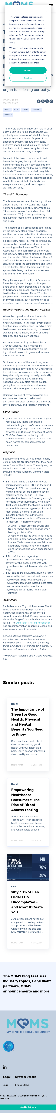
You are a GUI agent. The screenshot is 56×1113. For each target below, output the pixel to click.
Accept (28, 70)
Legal (5, 1085)
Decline (28, 78)
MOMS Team (10, 99)
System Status (22, 1085)
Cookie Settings (28, 1107)
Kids (16, 109)
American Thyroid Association (33, 622)
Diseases (36, 109)
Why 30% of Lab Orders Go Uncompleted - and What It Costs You (27, 902)
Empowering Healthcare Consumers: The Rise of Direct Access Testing (25, 800)
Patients (8, 115)
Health (7, 109)
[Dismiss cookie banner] (46, 11)
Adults (25, 109)
